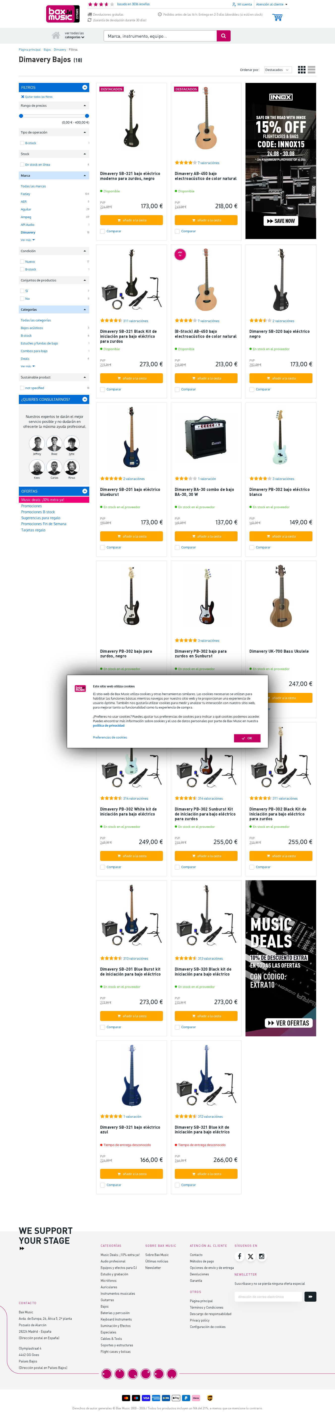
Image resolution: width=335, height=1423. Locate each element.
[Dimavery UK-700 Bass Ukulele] (280, 598)
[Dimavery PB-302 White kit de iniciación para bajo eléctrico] (131, 759)
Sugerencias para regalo (40, 518)
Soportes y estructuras (117, 1345)
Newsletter (153, 1267)
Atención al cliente (208, 1246)
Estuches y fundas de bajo (39, 343)
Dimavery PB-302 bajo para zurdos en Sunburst (201, 653)
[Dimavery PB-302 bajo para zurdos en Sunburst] (206, 598)
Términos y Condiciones (206, 1307)
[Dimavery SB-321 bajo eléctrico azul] (131, 1078)
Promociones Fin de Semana (43, 524)
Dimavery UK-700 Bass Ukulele (279, 651)
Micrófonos (109, 1280)
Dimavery (28, 232)
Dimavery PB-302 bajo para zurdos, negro (126, 653)
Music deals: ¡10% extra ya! (42, 500)
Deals (25, 359)
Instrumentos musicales (118, 1293)
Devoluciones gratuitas (108, 14)
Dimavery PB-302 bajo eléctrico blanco (279, 492)
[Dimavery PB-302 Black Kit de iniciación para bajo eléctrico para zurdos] (280, 759)
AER (24, 201)
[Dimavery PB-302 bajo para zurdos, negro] (131, 598)
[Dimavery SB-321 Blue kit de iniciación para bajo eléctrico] (206, 1078)
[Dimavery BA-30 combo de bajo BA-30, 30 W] (206, 440)
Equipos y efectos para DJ (119, 1267)
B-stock (26, 336)
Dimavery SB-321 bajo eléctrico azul (130, 1129)
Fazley (25, 194)
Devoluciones (199, 1274)
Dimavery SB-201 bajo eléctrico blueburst (130, 492)
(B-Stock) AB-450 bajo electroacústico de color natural (206, 334)
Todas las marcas (33, 186)
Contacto (196, 1255)
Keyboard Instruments (116, 1319)
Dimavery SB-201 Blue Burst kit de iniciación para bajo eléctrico (130, 971)
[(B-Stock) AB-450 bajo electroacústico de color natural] (206, 282)
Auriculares (109, 1287)
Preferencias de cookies (110, 738)
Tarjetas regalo (33, 530)
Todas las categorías (36, 320)
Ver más (26, 240)
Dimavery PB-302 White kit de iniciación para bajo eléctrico (128, 811)
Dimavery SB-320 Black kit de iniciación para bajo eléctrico (203, 971)
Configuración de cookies (208, 1326)
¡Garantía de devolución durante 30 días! (119, 20)
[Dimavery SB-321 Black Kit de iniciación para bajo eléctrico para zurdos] (131, 282)
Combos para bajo (34, 351)
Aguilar (26, 209)
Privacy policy (200, 1320)
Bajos (105, 1306)
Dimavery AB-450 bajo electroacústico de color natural (206, 176)
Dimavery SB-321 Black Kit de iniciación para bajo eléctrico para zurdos (128, 336)
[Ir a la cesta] (277, 15)
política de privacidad (108, 725)
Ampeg (26, 217)
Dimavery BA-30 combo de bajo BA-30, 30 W (204, 492)
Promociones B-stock (38, 512)
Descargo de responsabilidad (210, 1314)
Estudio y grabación (114, 1274)
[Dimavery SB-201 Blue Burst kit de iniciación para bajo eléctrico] (131, 917)
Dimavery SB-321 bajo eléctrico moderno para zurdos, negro (130, 176)
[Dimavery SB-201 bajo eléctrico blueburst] (131, 440)
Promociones (31, 506)
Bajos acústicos (32, 328)
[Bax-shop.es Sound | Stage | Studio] (63, 14)
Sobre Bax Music (157, 1255)
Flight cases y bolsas (116, 1351)
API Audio (27, 225)
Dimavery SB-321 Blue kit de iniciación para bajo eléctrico (202, 1129)
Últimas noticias (156, 1261)
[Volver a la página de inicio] (56, 35)
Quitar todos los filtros (39, 97)
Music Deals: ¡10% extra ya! (120, 1255)
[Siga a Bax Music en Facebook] (239, 1256)
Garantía (196, 1280)
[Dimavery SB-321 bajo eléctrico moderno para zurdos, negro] (131, 120)
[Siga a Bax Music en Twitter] (251, 1256)
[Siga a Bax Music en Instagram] (262, 1256)
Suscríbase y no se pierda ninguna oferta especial (270, 1283)
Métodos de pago (202, 1261)
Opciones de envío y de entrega (212, 1267)
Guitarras (107, 1300)
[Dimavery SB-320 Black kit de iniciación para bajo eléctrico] (206, 917)
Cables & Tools (111, 1338)
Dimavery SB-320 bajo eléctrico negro (279, 334)
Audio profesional (113, 1261)
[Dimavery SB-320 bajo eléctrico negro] (280, 282)
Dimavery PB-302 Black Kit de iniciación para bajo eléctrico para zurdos (277, 813)
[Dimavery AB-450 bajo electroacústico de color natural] (206, 120)
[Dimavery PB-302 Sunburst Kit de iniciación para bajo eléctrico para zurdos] (206, 759)
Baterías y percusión (115, 1313)
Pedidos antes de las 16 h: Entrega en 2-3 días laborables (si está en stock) (213, 14)
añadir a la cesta (135, 220)
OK (249, 738)
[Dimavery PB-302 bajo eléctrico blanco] (280, 440)
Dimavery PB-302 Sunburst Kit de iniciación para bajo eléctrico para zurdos (205, 813)
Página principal (201, 1301)
